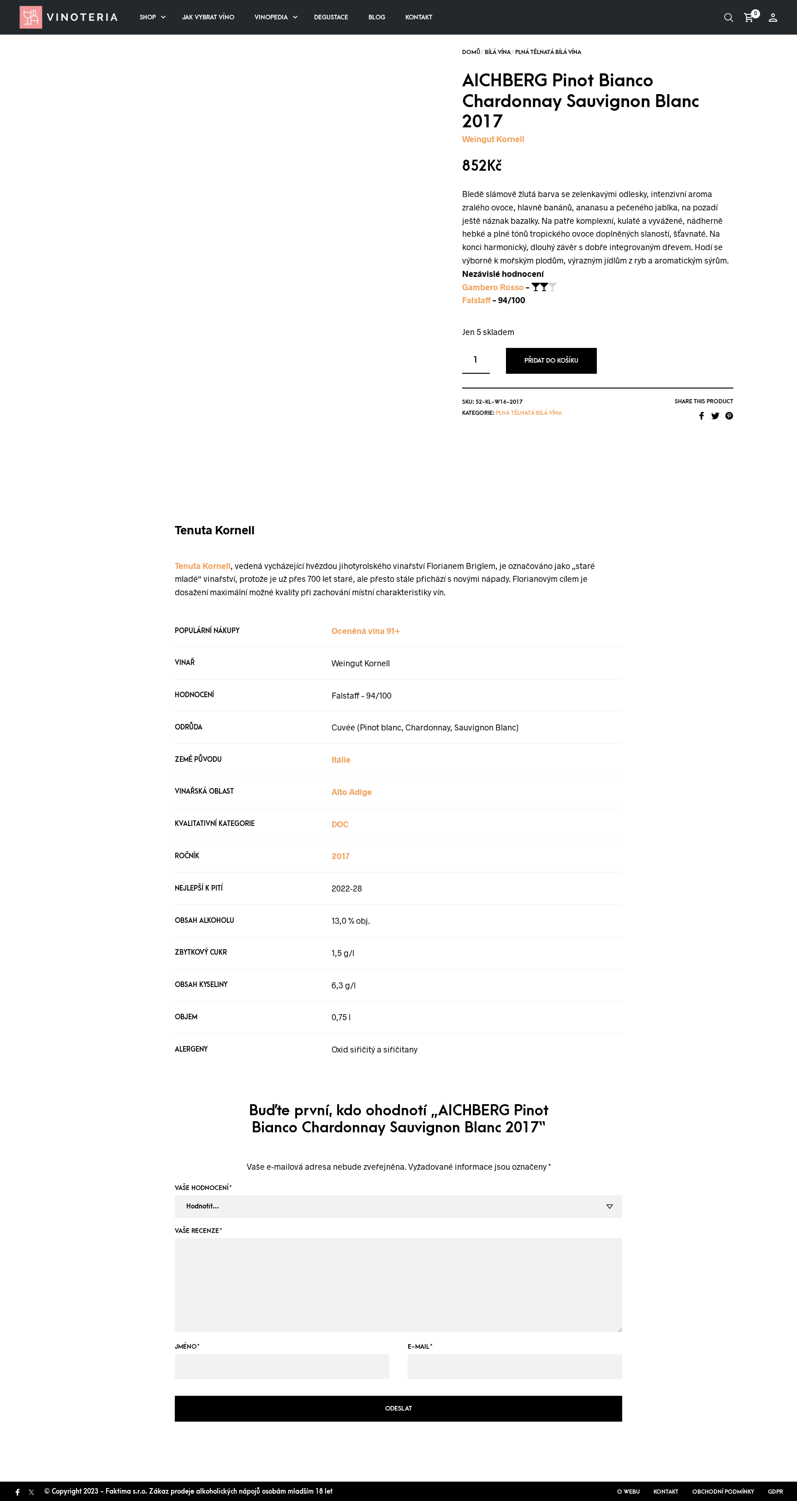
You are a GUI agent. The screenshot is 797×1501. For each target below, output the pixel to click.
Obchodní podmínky (723, 1492)
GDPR (775, 1492)
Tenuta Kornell (203, 566)
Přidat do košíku (551, 360)
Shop (148, 17)
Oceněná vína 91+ (366, 631)
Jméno (187, 1346)
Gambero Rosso (493, 287)
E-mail (420, 1346)
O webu (628, 1492)
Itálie (341, 759)
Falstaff (476, 300)
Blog (377, 17)
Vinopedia (271, 17)
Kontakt (418, 17)
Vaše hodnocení (203, 1187)
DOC (340, 824)
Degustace (331, 17)
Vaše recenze (198, 1230)
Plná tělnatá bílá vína (548, 52)
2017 (341, 856)
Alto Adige (352, 792)
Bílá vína (498, 52)
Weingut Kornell (493, 139)
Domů (471, 52)
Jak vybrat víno (208, 17)
